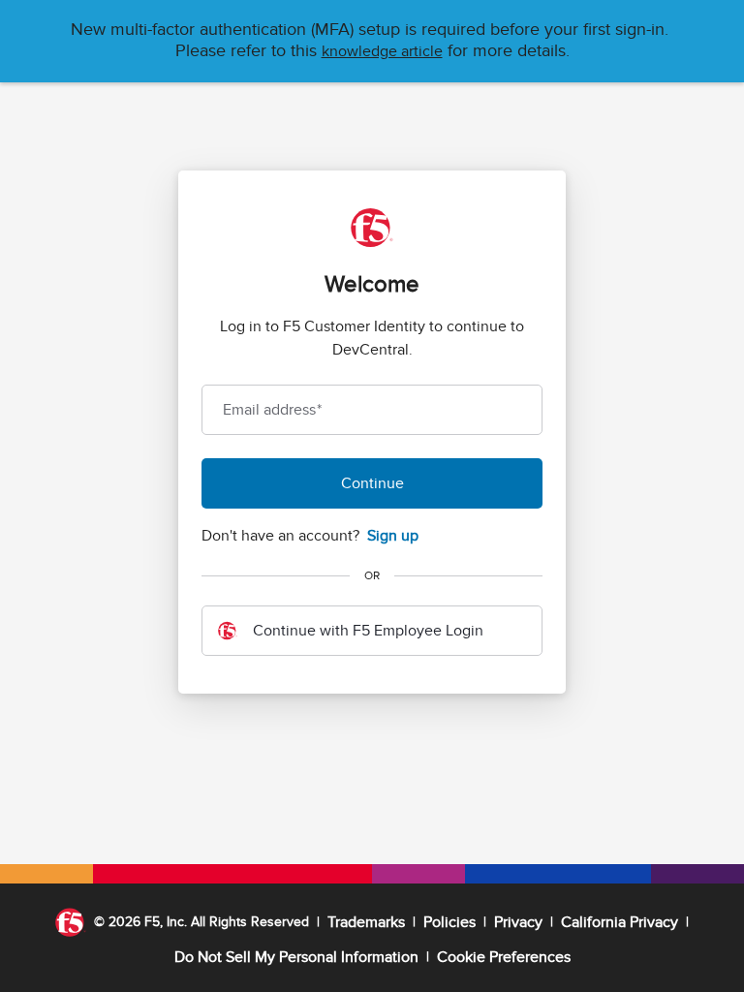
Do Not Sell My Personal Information (296, 957)
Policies (449, 922)
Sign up (392, 535)
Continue (372, 483)
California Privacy (619, 922)
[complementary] (504, 957)
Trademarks (366, 922)
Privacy (518, 922)
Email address (272, 409)
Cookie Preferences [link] (504, 957)
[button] (382, 51)
